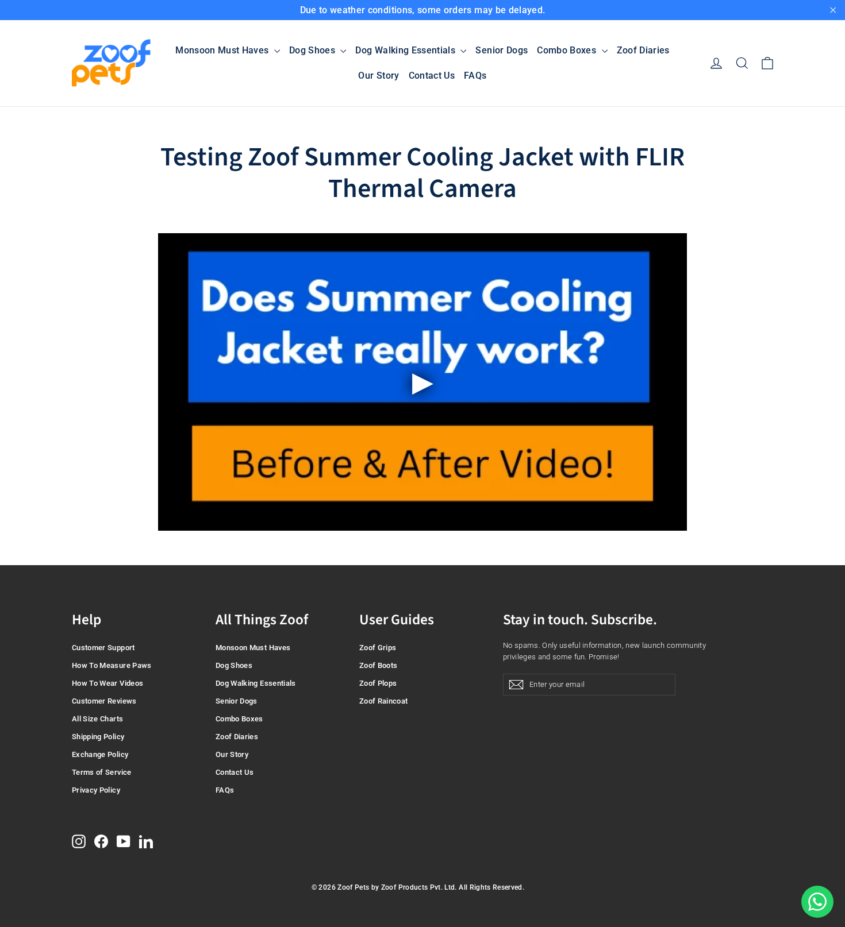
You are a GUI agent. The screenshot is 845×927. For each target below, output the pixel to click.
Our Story (378, 75)
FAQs (475, 75)
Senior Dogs (501, 50)
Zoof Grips (378, 647)
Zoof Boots (378, 665)
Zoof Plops (378, 683)
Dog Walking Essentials (406, 50)
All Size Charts (97, 718)
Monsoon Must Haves (223, 50)
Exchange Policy (100, 754)
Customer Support (103, 647)
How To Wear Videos (107, 683)
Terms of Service (102, 772)
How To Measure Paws (112, 665)
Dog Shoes (313, 50)
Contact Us (432, 75)
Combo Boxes (567, 50)
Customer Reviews (104, 701)
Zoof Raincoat (383, 701)
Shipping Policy (98, 736)
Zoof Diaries (643, 50)
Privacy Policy (96, 790)
